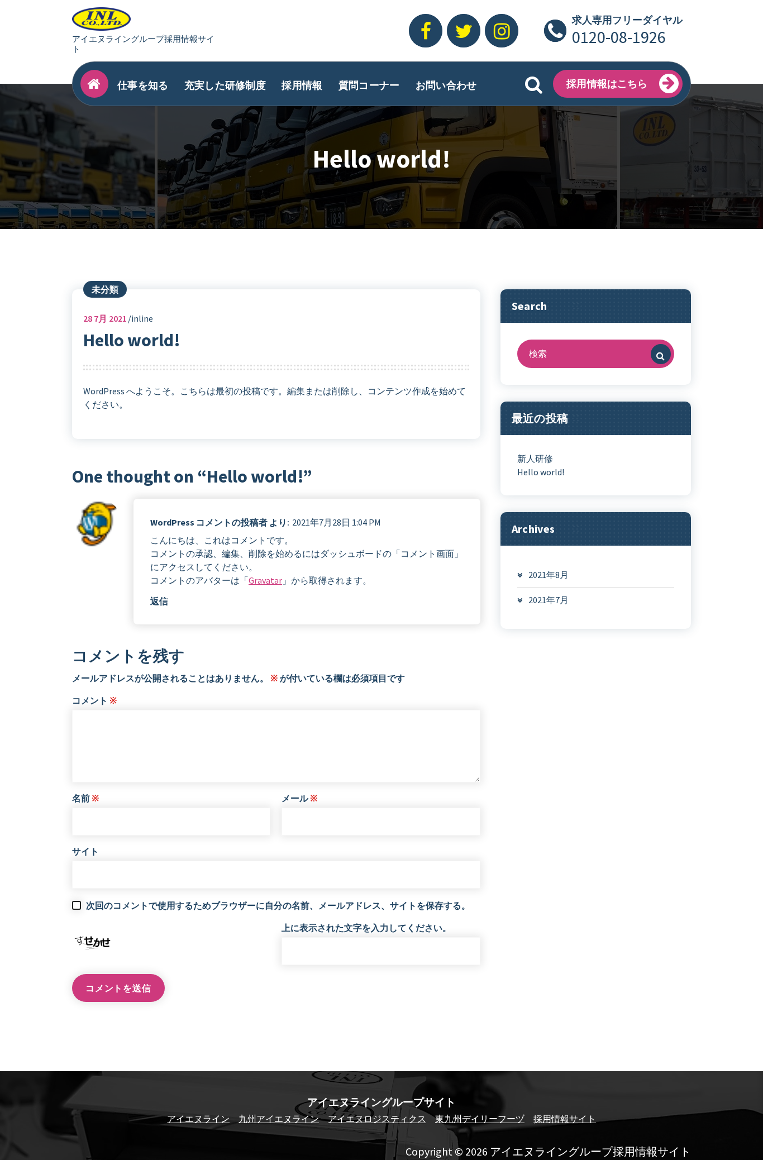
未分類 (105, 289)
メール (300, 798)
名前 (85, 798)
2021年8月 (548, 574)
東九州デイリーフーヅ (479, 1118)
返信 (159, 601)
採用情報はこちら (606, 83)
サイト (85, 851)
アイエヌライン (198, 1118)
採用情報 (302, 85)
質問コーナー (369, 85)
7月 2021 (105, 318)
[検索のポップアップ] (533, 84)
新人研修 (535, 458)
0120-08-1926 (619, 36)
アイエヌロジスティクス (377, 1118)
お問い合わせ (446, 85)
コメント (94, 700)
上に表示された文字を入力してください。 (366, 927)
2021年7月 (548, 599)
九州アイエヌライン (279, 1118)
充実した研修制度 (225, 85)
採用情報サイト (564, 1118)
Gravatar (265, 580)
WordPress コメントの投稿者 (209, 522)
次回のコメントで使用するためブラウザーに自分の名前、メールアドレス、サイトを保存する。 (278, 905)
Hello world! (540, 472)
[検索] (661, 354)
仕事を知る (143, 85)
